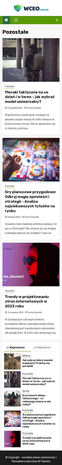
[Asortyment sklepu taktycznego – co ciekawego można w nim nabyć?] (12, 398)
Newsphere (18, 461)
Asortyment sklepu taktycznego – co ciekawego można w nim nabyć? (36, 400)
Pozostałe (9, 86)
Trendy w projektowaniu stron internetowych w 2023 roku (27, 301)
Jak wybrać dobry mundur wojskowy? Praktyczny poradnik (37, 363)
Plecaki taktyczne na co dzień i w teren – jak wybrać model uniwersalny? (30, 97)
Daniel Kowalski (34, 108)
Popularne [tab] (43, 347)
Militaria (26, 355)
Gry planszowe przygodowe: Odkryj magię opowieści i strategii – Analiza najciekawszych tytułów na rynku (30, 201)
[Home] (6, 20)
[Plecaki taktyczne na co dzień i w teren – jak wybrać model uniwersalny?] (31, 60)
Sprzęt (25, 391)
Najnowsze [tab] (17, 347)
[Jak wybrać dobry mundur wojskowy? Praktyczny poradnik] (12, 361)
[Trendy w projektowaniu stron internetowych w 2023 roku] (31, 264)
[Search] (57, 20)
